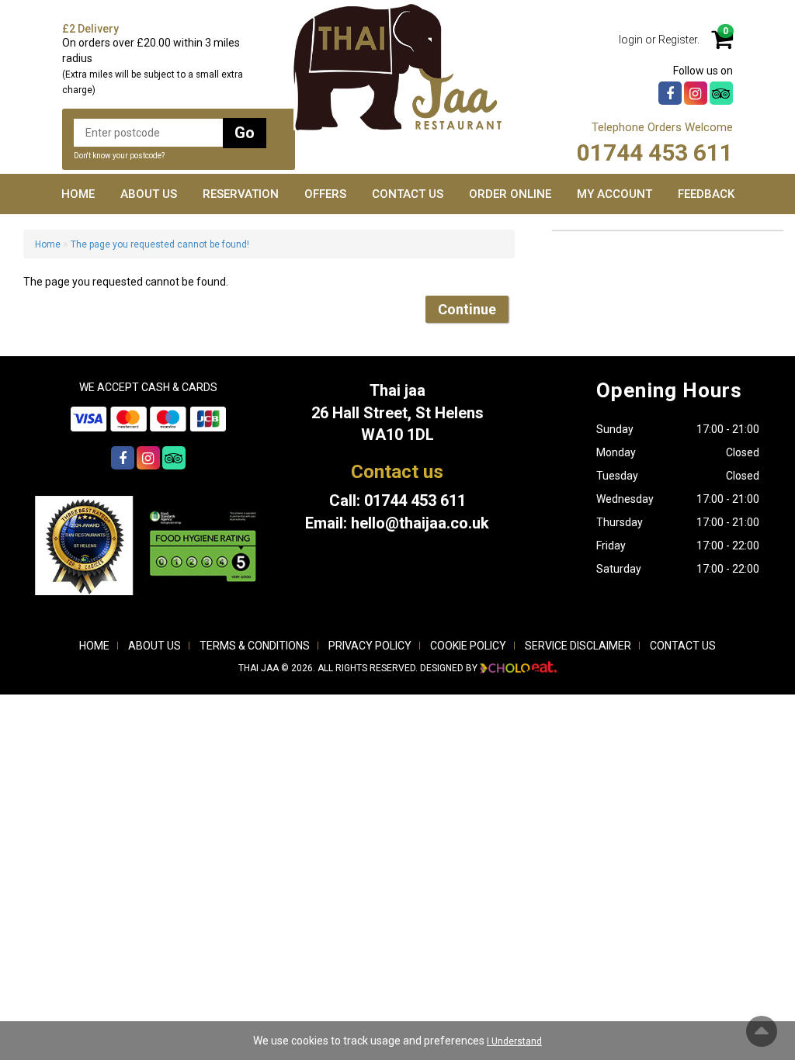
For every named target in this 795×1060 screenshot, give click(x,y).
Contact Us (407, 194)
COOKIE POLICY (468, 645)
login (631, 39)
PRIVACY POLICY (369, 645)
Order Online (510, 194)
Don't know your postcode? (119, 155)
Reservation (241, 194)
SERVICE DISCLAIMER (578, 645)
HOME (94, 645)
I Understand (514, 1041)
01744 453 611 (655, 152)
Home (78, 194)
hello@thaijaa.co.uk (420, 523)
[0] (716, 44)
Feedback (706, 194)
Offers (325, 194)
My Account (614, 194)
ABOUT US (154, 645)
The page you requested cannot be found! (160, 244)
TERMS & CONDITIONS (255, 645)
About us (148, 194)
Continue (467, 309)
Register (677, 39)
